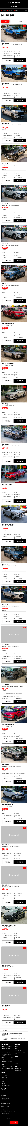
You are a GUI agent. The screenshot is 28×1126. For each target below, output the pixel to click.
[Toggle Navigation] (26, 10)
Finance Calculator (5, 1085)
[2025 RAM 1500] (14, 33)
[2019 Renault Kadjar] (14, 474)
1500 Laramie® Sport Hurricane (6, 1054)
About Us (17, 1061)
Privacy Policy (18, 1068)
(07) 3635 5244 (6, 1113)
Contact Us (20, 60)
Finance (3, 1083)
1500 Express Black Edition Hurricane (5, 1049)
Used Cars (3, 1079)
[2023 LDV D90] (14, 193)
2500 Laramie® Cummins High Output (6, 1065)
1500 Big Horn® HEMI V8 (6, 1046)
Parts (16, 1048)
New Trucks (4, 1075)
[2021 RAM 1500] (14, 634)
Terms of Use (18, 1070)
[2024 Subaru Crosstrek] (14, 353)
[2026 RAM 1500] (14, 434)
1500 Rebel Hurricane (6, 1052)
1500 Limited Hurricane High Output (6, 1062)
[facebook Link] (2, 1088)
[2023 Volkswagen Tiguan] (14, 313)
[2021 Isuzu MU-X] (14, 955)
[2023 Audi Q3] (14, 394)
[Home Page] (14, 2)
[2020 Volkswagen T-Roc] (14, 794)
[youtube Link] (5, 1088)
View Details (8, 60)
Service (16, 1046)
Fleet (2, 1081)
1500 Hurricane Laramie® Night (7, 1058)
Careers (16, 1063)
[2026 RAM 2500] (14, 835)
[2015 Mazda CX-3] (14, 995)
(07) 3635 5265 (6, 1098)
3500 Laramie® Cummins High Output (7, 1069)
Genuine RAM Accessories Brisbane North (20, 1052)
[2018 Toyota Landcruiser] (14, 514)
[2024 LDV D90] (14, 153)
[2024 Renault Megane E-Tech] (14, 915)
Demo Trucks (4, 1077)
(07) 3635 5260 (6, 1106)
